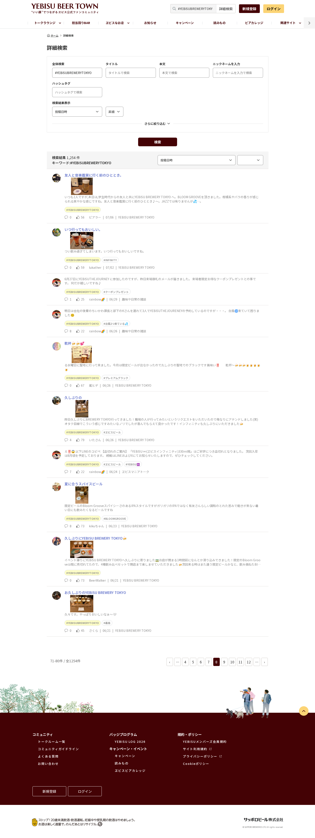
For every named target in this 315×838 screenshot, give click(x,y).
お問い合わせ (48, 763)
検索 (157, 142)
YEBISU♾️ (133, 464)
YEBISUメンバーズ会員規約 (205, 741)
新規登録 (249, 8)
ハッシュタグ (61, 83)
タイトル (112, 64)
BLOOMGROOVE (115, 518)
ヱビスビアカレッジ (130, 770)
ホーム (54, 35)
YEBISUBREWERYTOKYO (83, 210)
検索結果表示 (61, 103)
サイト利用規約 (195, 749)
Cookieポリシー (196, 763)
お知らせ (150, 23)
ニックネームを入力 (226, 64)
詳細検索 (226, 8)
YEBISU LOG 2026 (130, 741)
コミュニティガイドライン (58, 749)
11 (240, 661)
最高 (107, 623)
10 (232, 661)
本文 (162, 64)
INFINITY (111, 260)
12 (249, 661)
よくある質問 (48, 756)
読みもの (219, 23)
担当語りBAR (81, 23)
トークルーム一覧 (51, 741)
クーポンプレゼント (117, 292)
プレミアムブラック (116, 378)
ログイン (274, 8)
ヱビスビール (113, 432)
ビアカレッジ (254, 23)
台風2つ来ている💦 (116, 323)
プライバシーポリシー (200, 756)
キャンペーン (185, 23)
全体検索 (58, 64)
